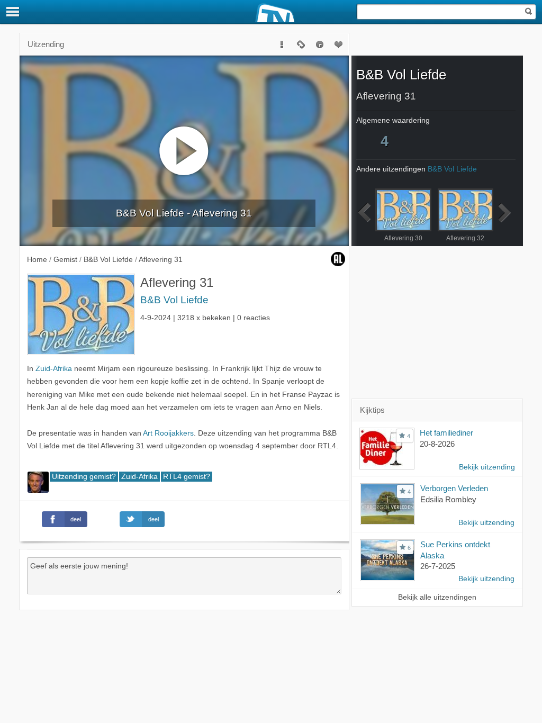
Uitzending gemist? (84, 477)
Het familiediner (446, 432)
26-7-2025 (437, 566)
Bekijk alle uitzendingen (437, 597)
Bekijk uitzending (487, 467)
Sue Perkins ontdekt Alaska (455, 550)
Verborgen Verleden (454, 488)
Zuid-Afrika (53, 369)
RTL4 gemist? (186, 477)
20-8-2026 (437, 443)
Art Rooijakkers (168, 433)
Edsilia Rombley (448, 499)
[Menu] (13, 11)
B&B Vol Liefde (174, 299)
